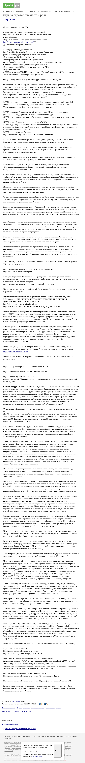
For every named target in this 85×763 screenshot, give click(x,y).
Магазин (44, 11)
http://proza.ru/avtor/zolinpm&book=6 (18, 42)
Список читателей (8, 708)
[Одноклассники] (42, 704)
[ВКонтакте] (40, 704)
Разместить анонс (37, 708)
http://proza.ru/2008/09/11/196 (15, 351)
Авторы (6, 11)
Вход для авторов (66, 11)
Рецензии (29, 11)
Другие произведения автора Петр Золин (17, 711)
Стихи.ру (73, 736)
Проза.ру (7, 739)
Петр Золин (9, 19)
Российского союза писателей (55, 760)
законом (13, 745)
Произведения (17, 11)
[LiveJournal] (47, 704)
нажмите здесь (37, 756)
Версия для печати (23, 708)
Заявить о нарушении (53, 708)
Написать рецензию (10, 724)
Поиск (36, 11)
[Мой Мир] (45, 704)
